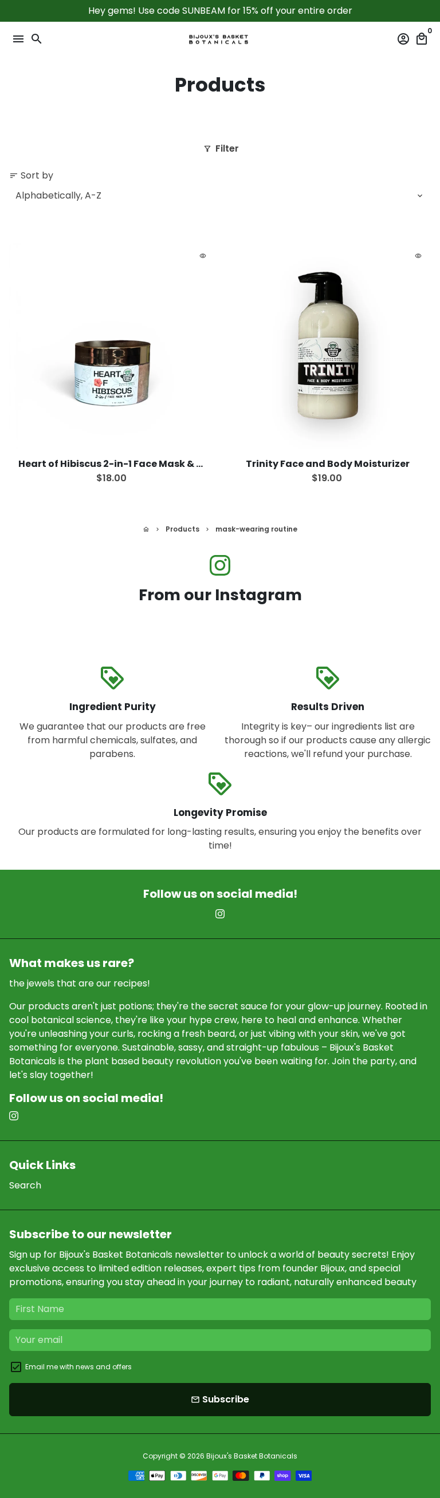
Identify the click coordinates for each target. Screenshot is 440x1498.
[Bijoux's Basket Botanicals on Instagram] (220, 565)
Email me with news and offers (78, 1367)
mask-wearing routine (256, 529)
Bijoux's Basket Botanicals (251, 1456)
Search (25, 1185)
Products (182, 529)
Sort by (31, 175)
